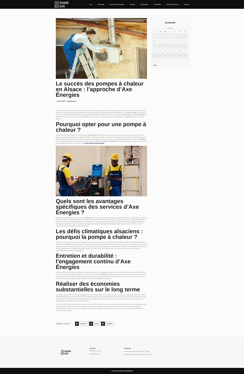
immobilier (157, 4)
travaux (186, 4)
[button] (81, 324)
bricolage (101, 4)
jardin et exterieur (173, 4)
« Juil (154, 65)
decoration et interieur (117, 4)
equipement (144, 4)
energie (132, 4)
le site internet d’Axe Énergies (94, 143)
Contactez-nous (95, 354)
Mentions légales (95, 351)
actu (90, 4)
